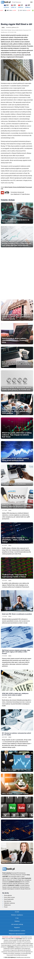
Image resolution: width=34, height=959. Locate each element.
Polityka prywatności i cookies (17, 930)
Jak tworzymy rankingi (17, 924)
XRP (3, 10)
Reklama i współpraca (17, 915)
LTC (16, 10)
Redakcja (17, 921)
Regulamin (17, 927)
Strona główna (8, 895)
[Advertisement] (17, 17)
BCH (31, 10)
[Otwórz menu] (31, 2)
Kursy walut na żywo (9, 897)
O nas (17, 918)
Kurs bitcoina (7, 901)
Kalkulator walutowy (9, 903)
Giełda (3, 27)
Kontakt (17, 912)
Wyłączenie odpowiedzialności (17, 933)
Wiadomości (7, 905)
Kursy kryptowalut (9, 899)
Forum (6, 907)
